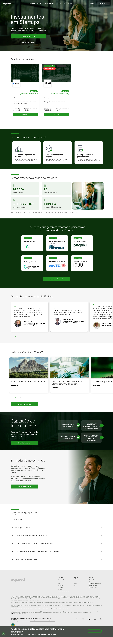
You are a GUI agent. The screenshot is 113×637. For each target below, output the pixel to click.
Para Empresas (49, 3)
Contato (60, 589)
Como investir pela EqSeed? (20, 527)
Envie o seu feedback (63, 591)
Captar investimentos (28, 42)
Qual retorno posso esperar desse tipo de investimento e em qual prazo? (35, 551)
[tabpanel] (29, 317)
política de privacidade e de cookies (45, 634)
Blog (70, 3)
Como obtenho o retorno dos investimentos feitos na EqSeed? (32, 543)
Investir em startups (28, 36)
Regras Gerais (92, 580)
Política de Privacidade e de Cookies (18, 613)
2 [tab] (17, 337)
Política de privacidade (95, 583)
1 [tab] (15, 337)
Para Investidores (35, 3)
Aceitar (94, 631)
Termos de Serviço (94, 582)
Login (92, 3)
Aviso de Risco (93, 585)
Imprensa (60, 585)
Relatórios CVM (93, 587)
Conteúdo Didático (62, 580)
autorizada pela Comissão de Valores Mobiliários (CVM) (42, 621)
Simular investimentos (24, 486)
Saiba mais (14, 385)
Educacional (61, 3)
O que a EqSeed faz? (18, 520)
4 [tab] (21, 398)
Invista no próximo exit (56, 279)
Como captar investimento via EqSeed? (24, 559)
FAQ (75, 585)
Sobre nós (60, 582)
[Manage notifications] (3, 633)
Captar (75, 583)
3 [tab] (19, 337)
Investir (75, 580)
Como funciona (77, 582)
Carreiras (60, 587)
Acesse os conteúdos (24, 404)
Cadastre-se (103, 3)
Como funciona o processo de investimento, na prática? (29, 535)
